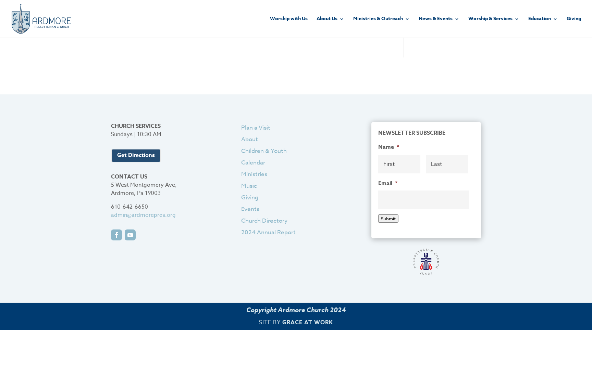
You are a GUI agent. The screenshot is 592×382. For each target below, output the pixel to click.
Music (249, 186)
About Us (327, 19)
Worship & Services (490, 19)
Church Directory (264, 220)
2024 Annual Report (268, 232)
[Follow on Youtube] (130, 234)
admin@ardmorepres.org (143, 215)
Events (250, 209)
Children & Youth (264, 151)
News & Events (436, 19)
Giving (574, 19)
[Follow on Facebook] (116, 234)
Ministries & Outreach (378, 19)
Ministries (254, 174)
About (249, 139)
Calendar (253, 162)
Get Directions (136, 155)
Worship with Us (289, 19)
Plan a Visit (255, 127)
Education (539, 19)
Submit (388, 218)
